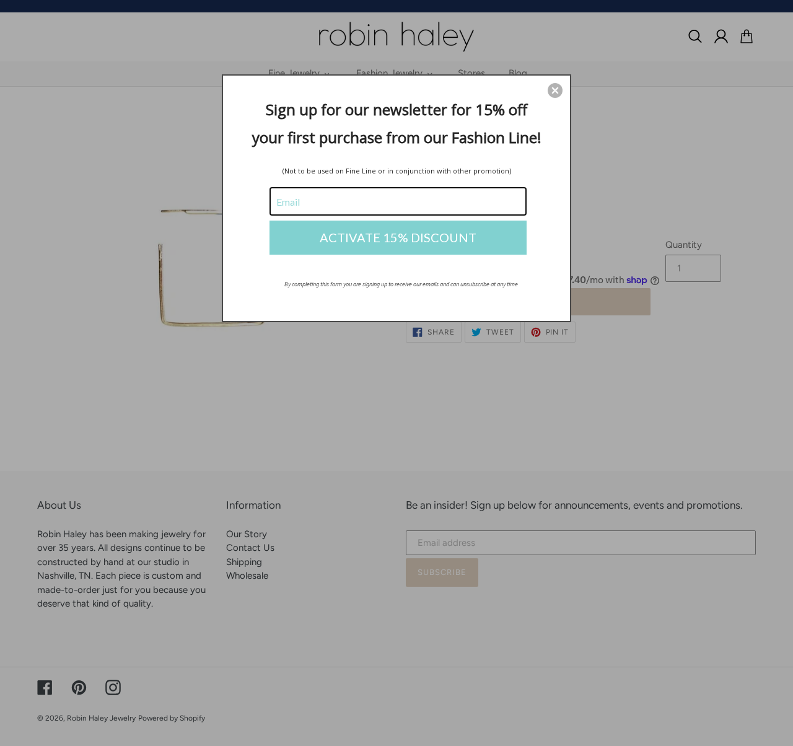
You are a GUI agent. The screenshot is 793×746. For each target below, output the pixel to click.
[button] (555, 90)
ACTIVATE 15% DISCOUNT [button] (398, 237)
